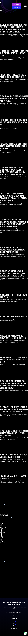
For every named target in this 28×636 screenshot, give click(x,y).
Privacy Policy (11, 615)
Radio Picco (3, 527)
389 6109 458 (17, 604)
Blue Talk (2, 532)
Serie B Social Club (5, 543)
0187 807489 (22, 603)
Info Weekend (3, 538)
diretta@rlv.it (10, 603)
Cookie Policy (17, 615)
